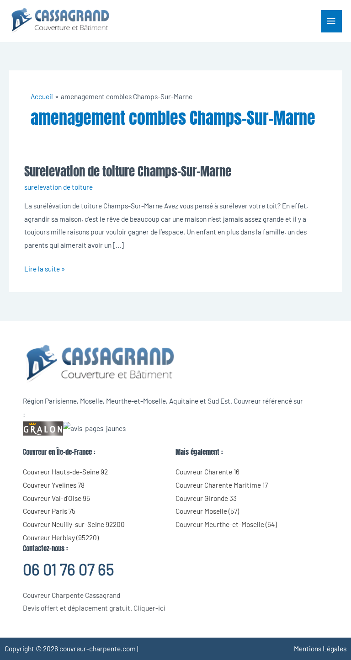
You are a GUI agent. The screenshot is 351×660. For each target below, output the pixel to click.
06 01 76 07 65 (68, 569)
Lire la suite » (44, 267)
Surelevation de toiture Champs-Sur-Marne (127, 171)
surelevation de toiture (58, 186)
